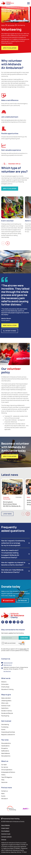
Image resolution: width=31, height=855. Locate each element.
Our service (4, 767)
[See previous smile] (3, 243)
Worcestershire (5, 756)
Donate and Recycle (7, 713)
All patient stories (9, 331)
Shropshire (4, 748)
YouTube (21, 622)
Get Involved (22, 600)
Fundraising (4, 727)
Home (3, 25)
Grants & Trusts (5, 705)
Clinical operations (6, 770)
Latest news (7, 514)
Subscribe (24, 638)
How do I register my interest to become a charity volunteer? (13, 563)
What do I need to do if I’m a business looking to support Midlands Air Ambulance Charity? (10, 554)
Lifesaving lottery (6, 700)
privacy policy (23, 649)
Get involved (11, 25)
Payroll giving (5, 716)
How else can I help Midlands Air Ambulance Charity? (12, 571)
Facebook (2, 622)
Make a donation (6, 698)
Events (3, 729)
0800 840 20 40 (7, 665)
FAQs (2, 780)
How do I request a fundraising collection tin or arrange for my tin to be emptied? (13, 543)
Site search (4, 798)
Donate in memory (6, 711)
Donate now (9, 600)
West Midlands (5, 753)
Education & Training (7, 689)
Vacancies (4, 782)
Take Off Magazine (6, 777)
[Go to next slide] (28, 514)
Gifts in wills (4, 703)
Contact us (4, 791)
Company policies (6, 837)
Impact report (5, 828)
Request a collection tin (8, 734)
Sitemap (3, 839)
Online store (4, 684)
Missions (3, 682)
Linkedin (18, 622)
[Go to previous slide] (23, 514)
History (3, 775)
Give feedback (5, 831)
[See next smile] (8, 243)
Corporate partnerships (8, 732)
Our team (4, 764)
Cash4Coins (4, 708)
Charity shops (5, 687)
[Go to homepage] (7, 3)
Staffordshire (5, 751)
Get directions (7, 671)
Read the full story (10, 325)
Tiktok (10, 622)
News (2, 793)
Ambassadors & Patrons (8, 772)
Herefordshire (5, 746)
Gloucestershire (6, 743)
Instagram (6, 622)
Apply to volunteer (9, 48)
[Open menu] (28, 3)
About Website (5, 825)
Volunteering (5, 724)
